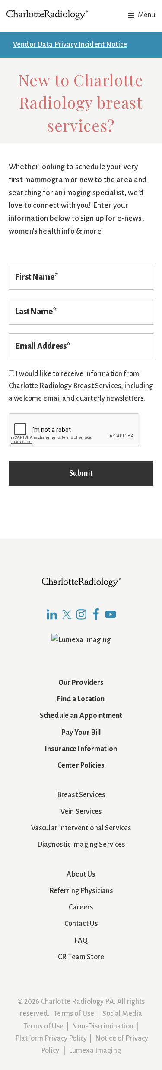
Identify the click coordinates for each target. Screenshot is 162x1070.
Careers (81, 907)
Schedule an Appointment (81, 716)
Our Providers (81, 683)
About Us (81, 874)
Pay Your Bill (81, 732)
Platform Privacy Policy (51, 1038)
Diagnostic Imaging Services (81, 844)
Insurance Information (81, 749)
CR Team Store (81, 957)
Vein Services (81, 812)
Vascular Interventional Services (81, 828)
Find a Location (81, 699)
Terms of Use (74, 1014)
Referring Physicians (81, 891)
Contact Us (81, 924)
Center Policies (81, 765)
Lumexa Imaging (95, 1050)
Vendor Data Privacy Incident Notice (70, 44)
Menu (147, 15)
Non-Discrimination (102, 1026)
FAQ (81, 941)
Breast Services (81, 795)
